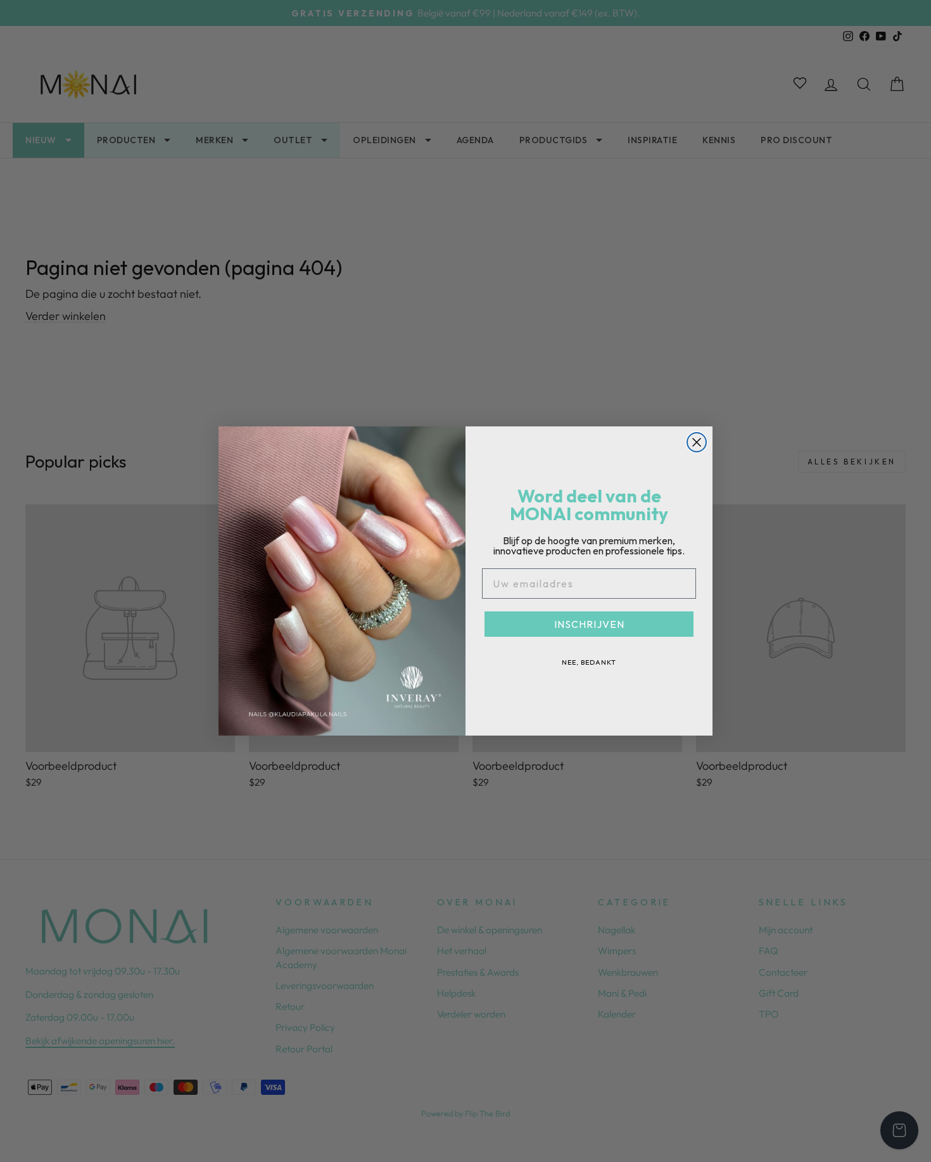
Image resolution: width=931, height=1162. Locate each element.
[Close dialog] (696, 442)
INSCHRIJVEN (589, 624)
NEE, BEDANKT (589, 662)
